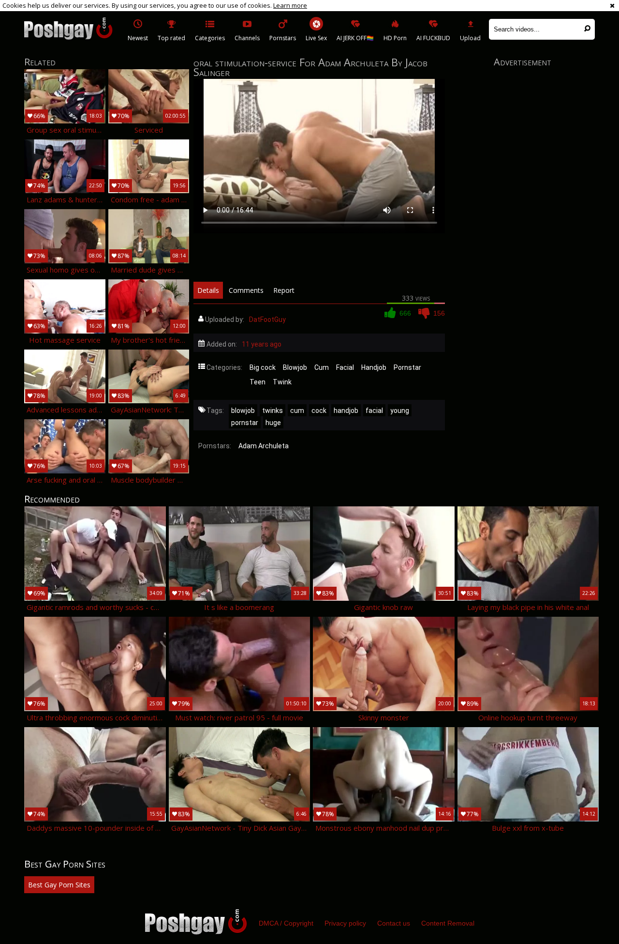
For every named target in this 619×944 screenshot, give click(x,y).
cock (318, 410)
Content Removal (447, 923)
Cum (321, 367)
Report (284, 290)
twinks (272, 410)
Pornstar (407, 367)
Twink (282, 382)
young (399, 410)
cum (297, 410)
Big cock (263, 367)
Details (208, 290)
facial (374, 410)
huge (273, 422)
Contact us (393, 923)
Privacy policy (345, 923)
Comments (246, 290)
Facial (345, 367)
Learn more (290, 5)
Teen (257, 382)
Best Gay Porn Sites (59, 884)
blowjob (243, 410)
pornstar (244, 422)
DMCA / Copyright (286, 923)
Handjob (373, 367)
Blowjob (295, 367)
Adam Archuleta (263, 446)
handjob (346, 410)
